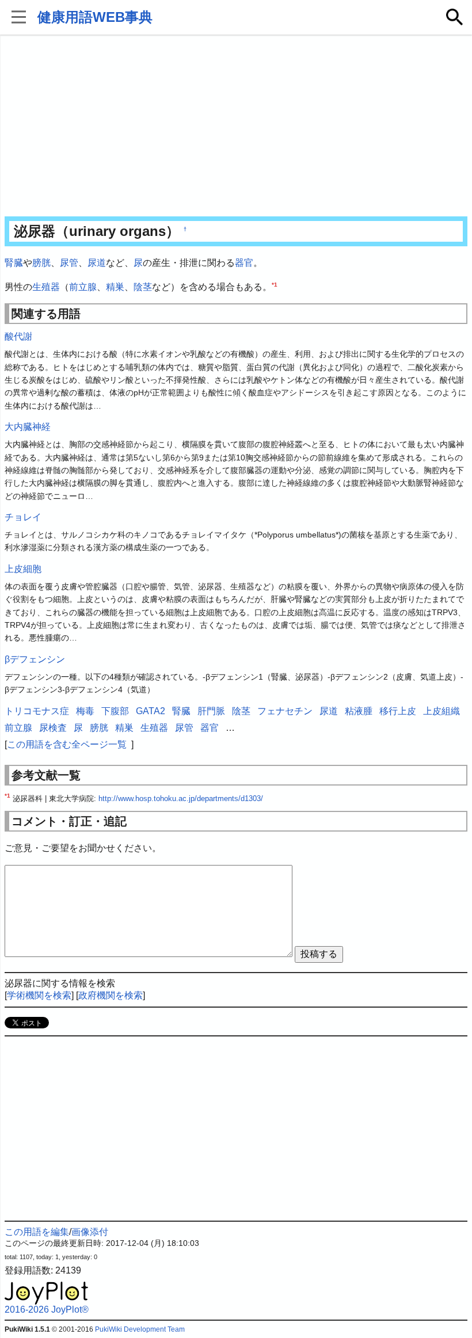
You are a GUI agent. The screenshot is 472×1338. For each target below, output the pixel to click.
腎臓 (14, 263)
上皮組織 (441, 711)
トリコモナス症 (37, 711)
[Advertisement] (236, 126)
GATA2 (150, 711)
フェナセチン (285, 711)
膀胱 (41, 263)
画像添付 (89, 1232)
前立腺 (83, 287)
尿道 (96, 263)
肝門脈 (211, 711)
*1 (274, 284)
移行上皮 (397, 711)
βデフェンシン (35, 659)
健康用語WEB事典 (95, 17)
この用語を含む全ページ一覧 (67, 744)
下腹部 (115, 711)
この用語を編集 (37, 1232)
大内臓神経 (28, 427)
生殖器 (46, 287)
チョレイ (23, 517)
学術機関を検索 (39, 995)
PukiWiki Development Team (140, 1329)
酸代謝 (18, 336)
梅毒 (85, 711)
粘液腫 (358, 711)
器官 (244, 263)
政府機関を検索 (110, 995)
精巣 (115, 287)
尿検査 (53, 728)
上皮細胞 (23, 569)
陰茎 (143, 287)
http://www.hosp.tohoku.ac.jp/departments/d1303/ (180, 798)
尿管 (69, 263)
